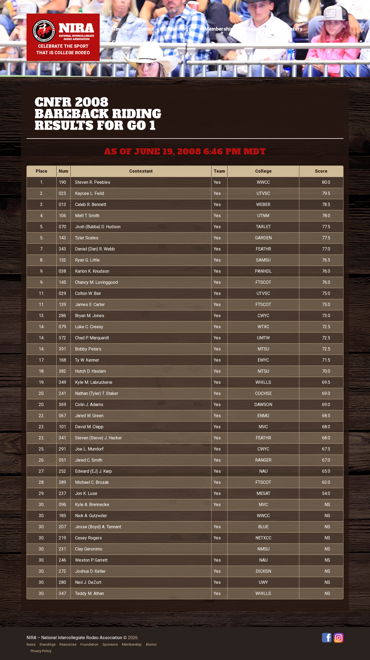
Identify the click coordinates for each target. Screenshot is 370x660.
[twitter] (338, 637)
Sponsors (110, 644)
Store (150, 42)
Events (146, 29)
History (293, 29)
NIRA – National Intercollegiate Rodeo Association (74, 637)
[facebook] (327, 637)
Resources (259, 29)
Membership (219, 29)
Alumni (151, 644)
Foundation (89, 644)
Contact (121, 42)
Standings (179, 29)
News (118, 29)
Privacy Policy (41, 651)
